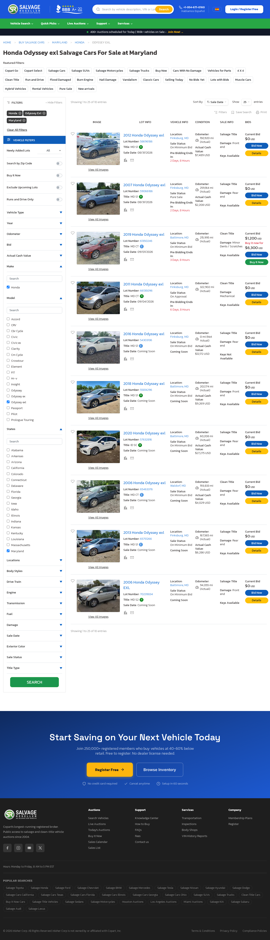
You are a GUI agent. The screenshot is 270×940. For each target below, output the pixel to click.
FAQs (138, 830)
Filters (223, 112)
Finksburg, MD (179, 138)
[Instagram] (18, 848)
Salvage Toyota (15, 888)
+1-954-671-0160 (194, 7)
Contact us (142, 842)
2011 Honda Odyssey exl (143, 284)
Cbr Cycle (17, 331)
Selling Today (174, 80)
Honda (80, 42)
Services (124, 23)
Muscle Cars (243, 80)
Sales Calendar (98, 842)
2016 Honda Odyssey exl (143, 334)
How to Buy (142, 824)
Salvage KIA (217, 902)
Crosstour (17, 361)
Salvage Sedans (74, 902)
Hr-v (14, 378)
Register (233, 824)
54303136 (146, 340)
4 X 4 (240, 70)
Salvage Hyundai (215, 888)
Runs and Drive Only (20, 199)
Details (256, 153)
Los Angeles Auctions (164, 902)
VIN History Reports (194, 836)
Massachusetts (20, 545)
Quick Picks (49, 23)
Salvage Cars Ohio (175, 895)
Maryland (59, 42)
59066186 (146, 191)
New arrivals (86, 89)
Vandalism (130, 80)
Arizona (16, 462)
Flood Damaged (60, 80)
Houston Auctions (132, 902)
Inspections (189, 824)
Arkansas (17, 456)
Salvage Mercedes (139, 888)
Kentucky (17, 533)
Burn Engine (85, 80)
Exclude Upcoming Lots (22, 187)
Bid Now (256, 145)
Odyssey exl (18, 402)
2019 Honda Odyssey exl (143, 234)
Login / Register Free (244, 9)
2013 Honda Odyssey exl (143, 532)
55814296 (146, 390)
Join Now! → (176, 32)
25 (245, 102)
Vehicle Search (20, 23)
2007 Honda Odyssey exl (144, 185)
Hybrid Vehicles (15, 89)
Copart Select (33, 70)
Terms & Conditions (203, 931)
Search (164, 9)
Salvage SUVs (81, 70)
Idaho (15, 510)
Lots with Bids (220, 80)
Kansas (16, 527)
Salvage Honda (39, 888)
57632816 (146, 439)
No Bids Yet (196, 80)
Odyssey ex (18, 396)
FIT (13, 373)
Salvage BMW (114, 888)
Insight (15, 384)
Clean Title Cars (251, 895)
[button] (34, 212)
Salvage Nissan (189, 888)
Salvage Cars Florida (82, 895)
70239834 (146, 594)
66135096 (146, 290)
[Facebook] (7, 848)
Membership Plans (240, 818)
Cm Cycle (17, 355)
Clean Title (12, 80)
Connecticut (19, 480)
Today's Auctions (99, 830)
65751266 (146, 539)
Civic (14, 337)
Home (7, 42)
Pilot (14, 414)
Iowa (14, 504)
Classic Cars (151, 80)
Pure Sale (65, 89)
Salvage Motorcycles (109, 70)
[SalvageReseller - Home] (25, 9)
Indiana (16, 522)
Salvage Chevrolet (88, 888)
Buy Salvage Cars (32, 42)
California (17, 468)
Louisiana (17, 539)
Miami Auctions (193, 902)
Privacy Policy (229, 931)
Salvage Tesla (165, 888)
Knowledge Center (146, 818)
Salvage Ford (62, 888)
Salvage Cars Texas (52, 895)
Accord (15, 319)
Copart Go (11, 70)
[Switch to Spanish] (217, 9)
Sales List (94, 848)
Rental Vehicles (42, 89)
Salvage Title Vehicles (45, 902)
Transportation (191, 818)
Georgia (16, 498)
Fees (137, 836)
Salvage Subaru (240, 902)
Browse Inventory (159, 769)
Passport (17, 408)
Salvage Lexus (36, 909)
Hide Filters (54, 103)
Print (264, 112)
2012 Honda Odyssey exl (143, 135)
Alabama (17, 450)
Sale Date (217, 102)
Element (16, 367)
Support (102, 23)
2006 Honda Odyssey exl (144, 483)
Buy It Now (13, 175)
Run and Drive (34, 80)
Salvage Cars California (20, 895)
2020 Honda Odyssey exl (144, 433)
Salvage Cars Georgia (145, 895)
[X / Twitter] (40, 848)
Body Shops (189, 830)
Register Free (107, 770)
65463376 (146, 489)
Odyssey (16, 390)
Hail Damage (107, 80)
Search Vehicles (98, 818)
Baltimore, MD (179, 237)
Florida (15, 492)
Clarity (15, 349)
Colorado (17, 474)
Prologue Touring (22, 420)
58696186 (146, 141)
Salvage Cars (56, 70)
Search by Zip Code (19, 163)
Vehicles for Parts (219, 70)
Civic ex (16, 343)
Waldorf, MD (178, 485)
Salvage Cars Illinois (114, 895)
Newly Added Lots (18, 151)
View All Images (98, 169)
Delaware (17, 486)
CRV (13, 325)
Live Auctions (76, 23)
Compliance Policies (255, 931)
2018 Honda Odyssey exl (144, 383)
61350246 (146, 241)
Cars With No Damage (187, 70)
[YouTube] (29, 848)
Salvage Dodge (241, 888)
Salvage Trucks (139, 70)
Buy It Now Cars (15, 902)
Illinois (15, 516)
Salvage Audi (13, 909)
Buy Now (161, 70)
